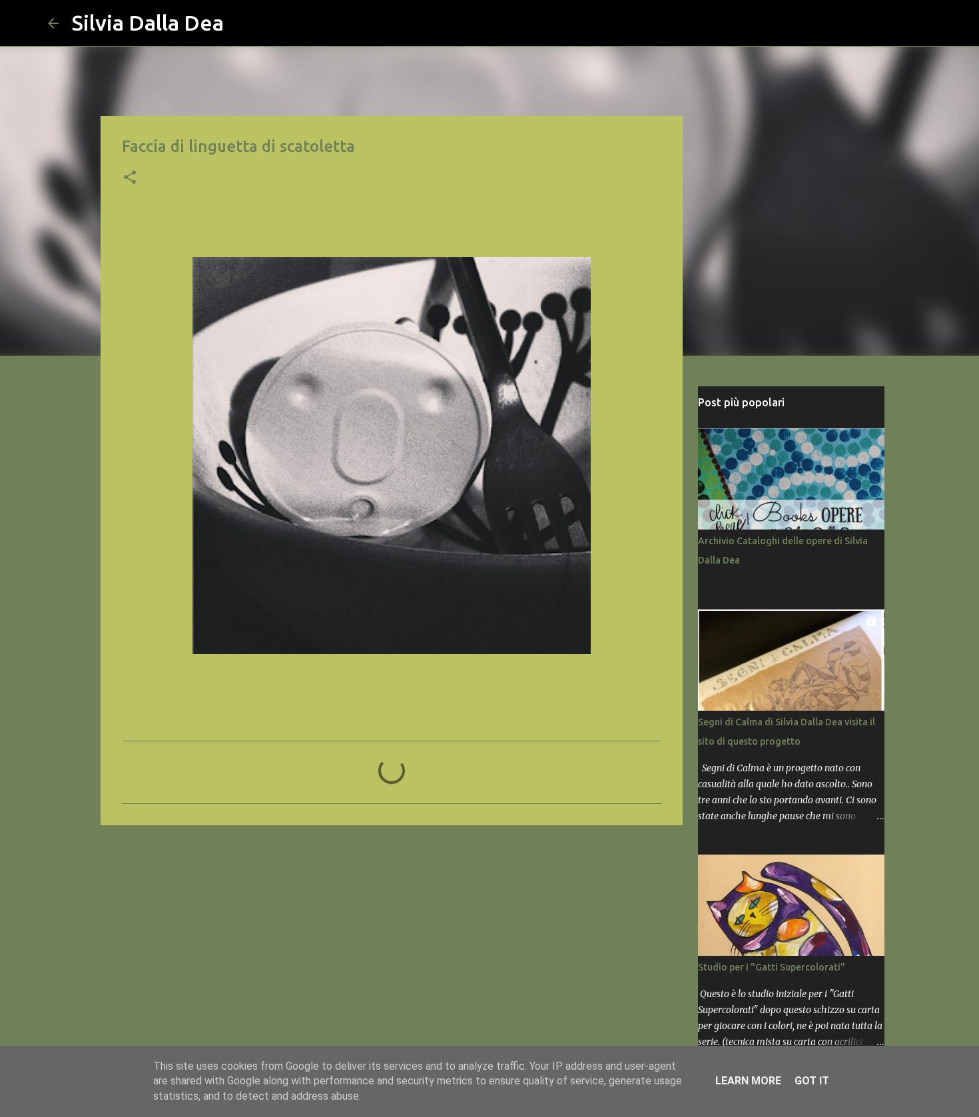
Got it (812, 1080)
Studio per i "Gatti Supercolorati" (771, 967)
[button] (130, 178)
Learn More (748, 1080)
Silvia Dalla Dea (148, 23)
